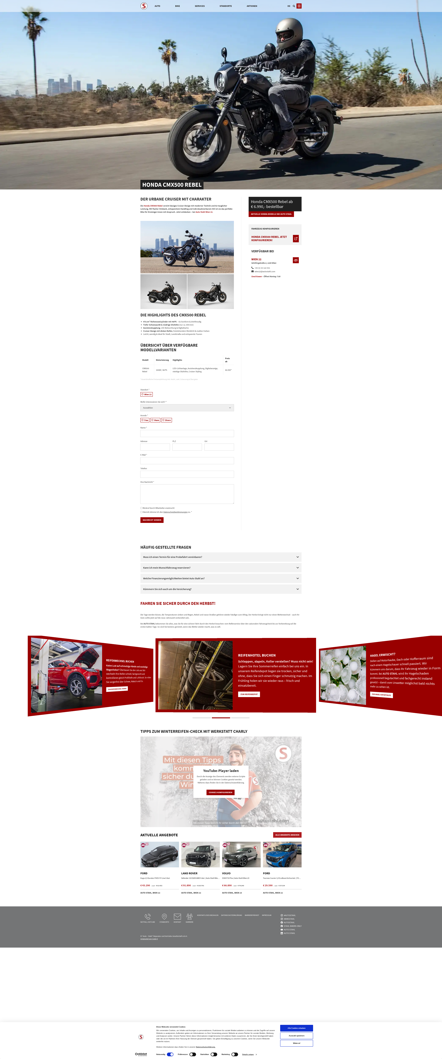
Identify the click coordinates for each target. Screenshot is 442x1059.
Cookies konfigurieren (220, 792)
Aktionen (252, 5)
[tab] (201, 718)
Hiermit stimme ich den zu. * (167, 512)
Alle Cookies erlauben (296, 1028)
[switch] (192, 1054)
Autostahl (289, 922)
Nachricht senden (152, 520)
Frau (146, 420)
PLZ (174, 441)
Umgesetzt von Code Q (149, 939)
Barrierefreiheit (252, 915)
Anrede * (144, 415)
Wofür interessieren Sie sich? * (153, 402)
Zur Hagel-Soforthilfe (103, 692)
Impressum (266, 915)
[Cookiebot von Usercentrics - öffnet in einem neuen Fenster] (141, 1054)
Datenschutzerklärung (231, 915)
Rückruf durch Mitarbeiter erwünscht (158, 508)
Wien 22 (148, 394)
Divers (168, 420)
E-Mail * (143, 454)
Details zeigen (248, 1054)
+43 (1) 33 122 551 (262, 268)
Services (200, 5)
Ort (206, 441)
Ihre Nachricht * (147, 482)
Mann (156, 420)
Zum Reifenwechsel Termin (240, 692)
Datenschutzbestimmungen (175, 512)
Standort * (145, 389)
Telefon (143, 468)
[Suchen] (294, 6)
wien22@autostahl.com (265, 271)
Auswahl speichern (296, 1036)
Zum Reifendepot (360, 692)
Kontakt (177, 922)
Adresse (143, 441)
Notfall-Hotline (147, 922)
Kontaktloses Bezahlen (207, 915)
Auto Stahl (289, 929)
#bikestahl (289, 919)
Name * (143, 427)
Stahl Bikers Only (293, 926)
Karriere (189, 922)
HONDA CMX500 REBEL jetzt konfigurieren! (269, 238)
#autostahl (290, 915)
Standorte (226, 5)
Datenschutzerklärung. (206, 1047)
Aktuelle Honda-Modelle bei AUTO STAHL (271, 214)
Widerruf (296, 1043)
